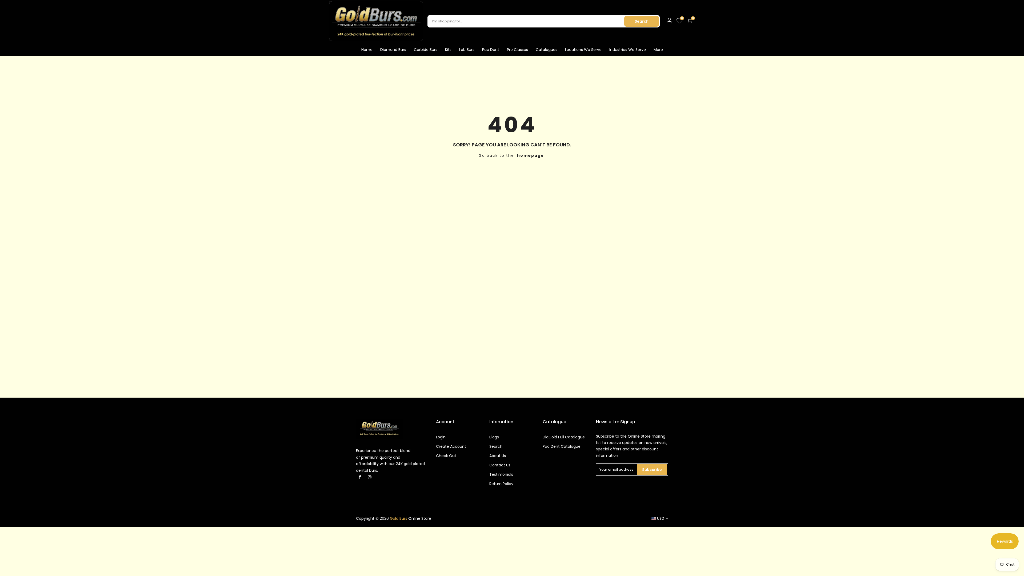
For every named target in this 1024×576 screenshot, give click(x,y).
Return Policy (501, 483)
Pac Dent (490, 49)
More (658, 49)
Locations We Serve (583, 49)
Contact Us (499, 465)
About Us (497, 455)
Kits (448, 49)
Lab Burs (466, 49)
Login (441, 437)
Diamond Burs (393, 49)
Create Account (451, 446)
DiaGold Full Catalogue (564, 437)
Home (367, 49)
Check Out (446, 455)
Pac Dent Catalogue (562, 446)
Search (642, 21)
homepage (530, 155)
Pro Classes (517, 49)
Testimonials (501, 474)
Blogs (494, 437)
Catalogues (546, 49)
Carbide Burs (425, 49)
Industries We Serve (627, 49)
